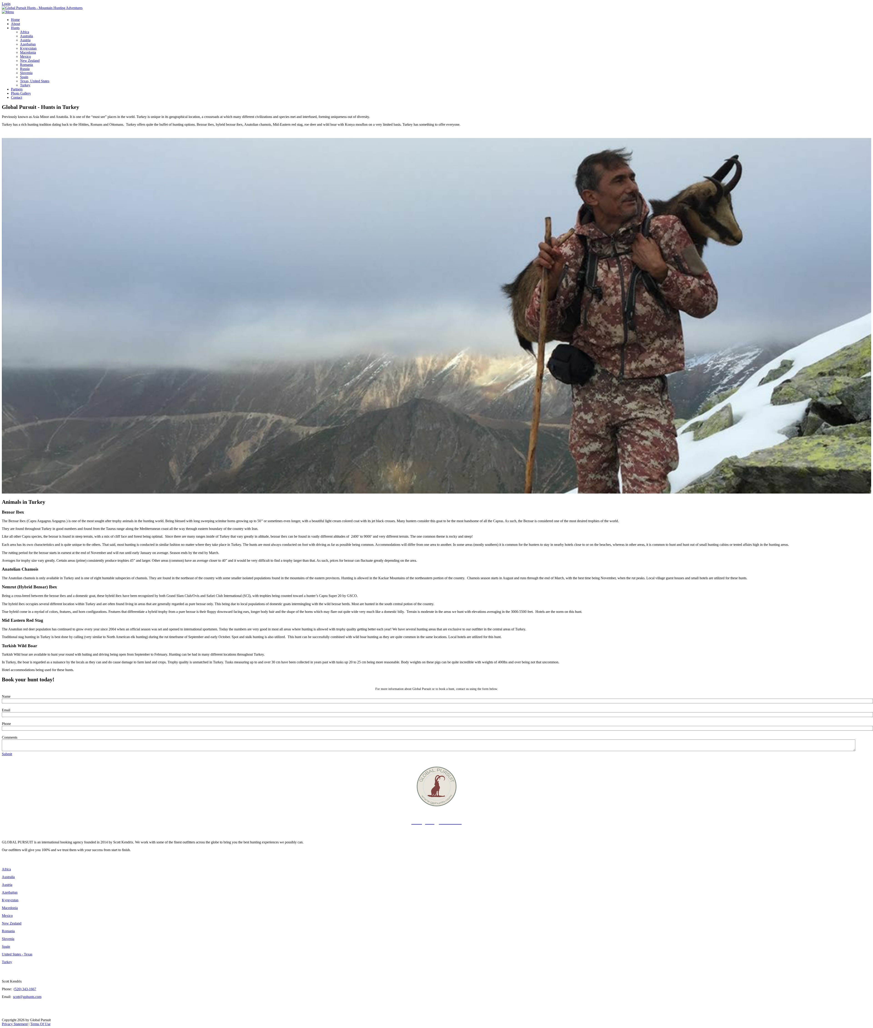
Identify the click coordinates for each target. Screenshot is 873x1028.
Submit (7, 754)
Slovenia (8, 939)
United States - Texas (17, 954)
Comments (9, 737)
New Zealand (11, 923)
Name (6, 696)
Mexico (7, 916)
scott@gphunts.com (27, 997)
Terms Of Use (40, 1024)
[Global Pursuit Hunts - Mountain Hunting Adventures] (42, 8)
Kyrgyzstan (10, 900)
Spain (6, 946)
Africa (6, 869)
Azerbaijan (10, 892)
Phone (6, 724)
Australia (8, 877)
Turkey (7, 962)
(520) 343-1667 (25, 989)
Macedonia (10, 908)
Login (6, 4)
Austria (7, 885)
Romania (8, 931)
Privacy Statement (15, 1024)
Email (6, 710)
